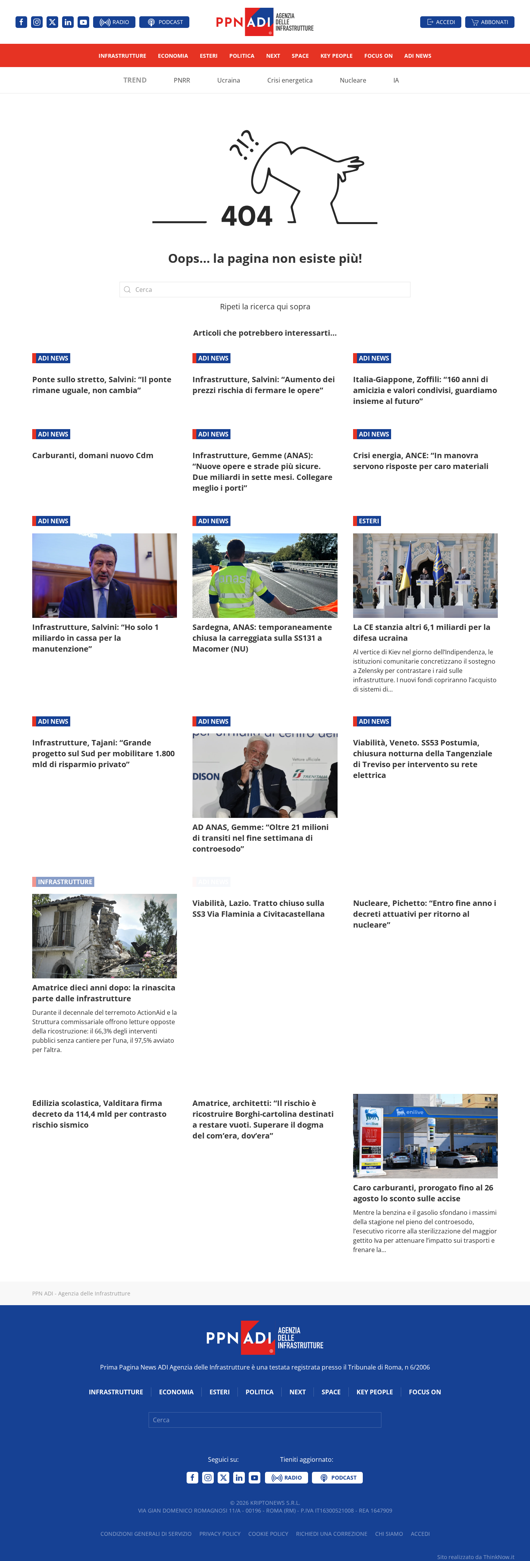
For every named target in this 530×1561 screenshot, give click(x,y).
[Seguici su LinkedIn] (68, 22)
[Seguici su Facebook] (21, 22)
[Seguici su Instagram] (37, 22)
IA (396, 80)
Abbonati (494, 22)
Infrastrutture (122, 55)
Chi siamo (389, 1533)
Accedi (445, 22)
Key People (336, 55)
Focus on (378, 55)
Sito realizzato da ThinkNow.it (475, 1557)
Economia (173, 55)
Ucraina (228, 80)
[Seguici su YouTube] (83, 22)
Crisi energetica (290, 80)
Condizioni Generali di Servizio (146, 1533)
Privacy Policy (220, 1533)
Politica (242, 55)
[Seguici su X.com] (52, 22)
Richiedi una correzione (331, 1533)
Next (273, 55)
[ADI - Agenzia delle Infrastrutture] (265, 1337)
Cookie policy (268, 1533)
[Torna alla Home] (265, 22)
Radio (120, 22)
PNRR (182, 80)
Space (300, 55)
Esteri (209, 55)
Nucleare (353, 80)
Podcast (170, 22)
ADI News (417, 55)
